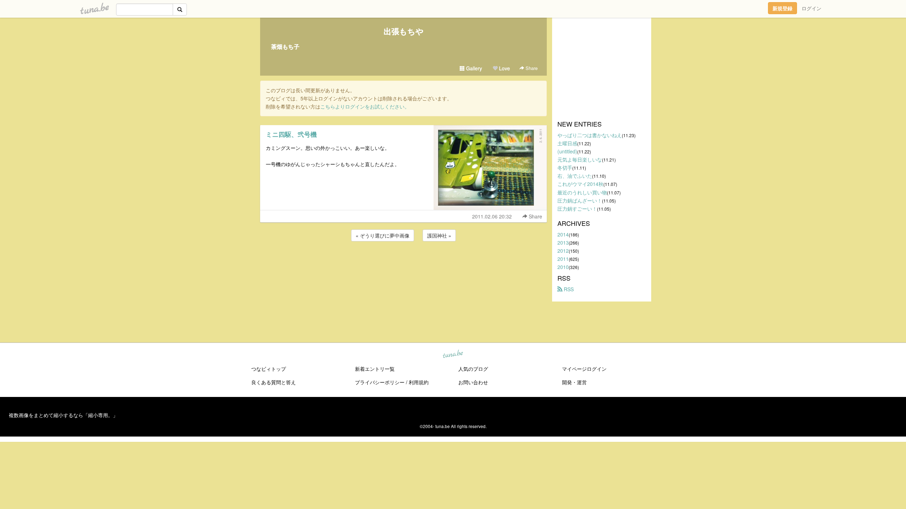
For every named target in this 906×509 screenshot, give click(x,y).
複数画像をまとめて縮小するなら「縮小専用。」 (63, 415)
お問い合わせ (473, 382)
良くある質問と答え (273, 382)
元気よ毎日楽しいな (579, 159)
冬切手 (564, 167)
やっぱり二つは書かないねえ (589, 135)
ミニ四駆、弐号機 (291, 134)
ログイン (811, 8)
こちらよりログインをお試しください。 (364, 106)
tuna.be (453, 354)
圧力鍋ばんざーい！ (579, 200)
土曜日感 (567, 143)
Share (531, 68)
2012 (563, 250)
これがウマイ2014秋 (580, 183)
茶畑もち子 (285, 46)
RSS (568, 289)
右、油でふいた (574, 175)
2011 (563, 258)
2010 (563, 266)
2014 (563, 234)
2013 (563, 242)
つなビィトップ (268, 368)
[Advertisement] (403, 262)
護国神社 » (439, 235)
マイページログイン (584, 368)
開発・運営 (574, 382)
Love (504, 68)
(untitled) (567, 151)
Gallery (473, 68)
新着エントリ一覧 (375, 368)
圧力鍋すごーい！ (577, 208)
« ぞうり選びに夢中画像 (382, 235)
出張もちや (404, 31)
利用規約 (419, 382)
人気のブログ (473, 368)
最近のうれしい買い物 (582, 192)
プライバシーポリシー (380, 382)
